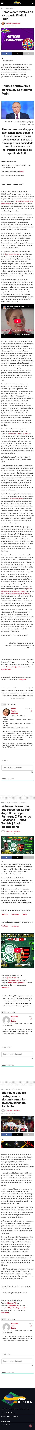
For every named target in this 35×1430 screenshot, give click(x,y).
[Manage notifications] (30, 1425)
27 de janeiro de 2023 (9, 1113)
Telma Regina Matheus (13, 23)
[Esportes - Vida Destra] (6, 1020)
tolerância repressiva (17, 499)
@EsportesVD (11, 978)
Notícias (9, 1416)
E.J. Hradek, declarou (12, 254)
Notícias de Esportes (17, 1089)
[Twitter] (31, 711)
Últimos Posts (11, 704)
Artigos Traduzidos (10, 8)
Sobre (4, 704)
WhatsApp (5, 987)
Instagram (15, 914)
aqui (21, 171)
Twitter (24, 914)
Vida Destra (11, 1409)
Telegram (22, 679)
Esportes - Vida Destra (13, 831)
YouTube (4, 914)
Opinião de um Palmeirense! (19, 802)
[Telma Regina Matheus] (6, 712)
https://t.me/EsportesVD (16, 982)
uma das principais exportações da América (15, 593)
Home (2, 8)
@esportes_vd (14, 980)
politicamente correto (18, 591)
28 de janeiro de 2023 (9, 26)
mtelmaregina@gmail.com (14, 667)
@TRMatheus (6, 669)
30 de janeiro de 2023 (9, 834)
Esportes (8, 802)
